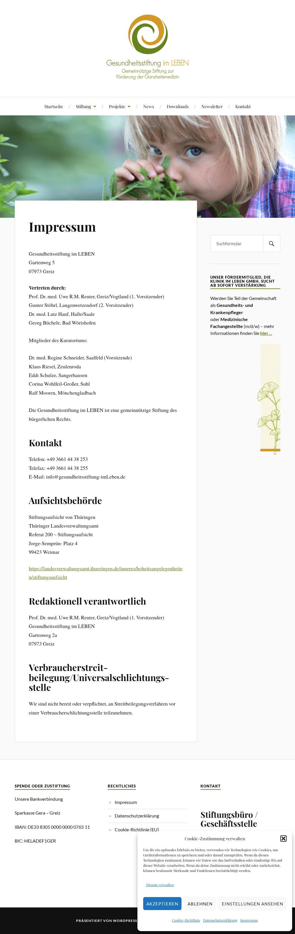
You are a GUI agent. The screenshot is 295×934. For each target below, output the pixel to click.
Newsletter (212, 106)
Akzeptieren (162, 903)
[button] (283, 838)
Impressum (249, 920)
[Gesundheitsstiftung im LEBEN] (147, 79)
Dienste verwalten (160, 884)
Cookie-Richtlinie (186, 920)
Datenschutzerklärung (220, 920)
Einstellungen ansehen (252, 903)
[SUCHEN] (271, 243)
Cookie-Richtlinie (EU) (137, 829)
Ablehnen (200, 903)
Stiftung (83, 106)
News (148, 106)
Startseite (53, 106)
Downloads (178, 106)
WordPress (125, 920)
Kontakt (243, 106)
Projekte (117, 106)
